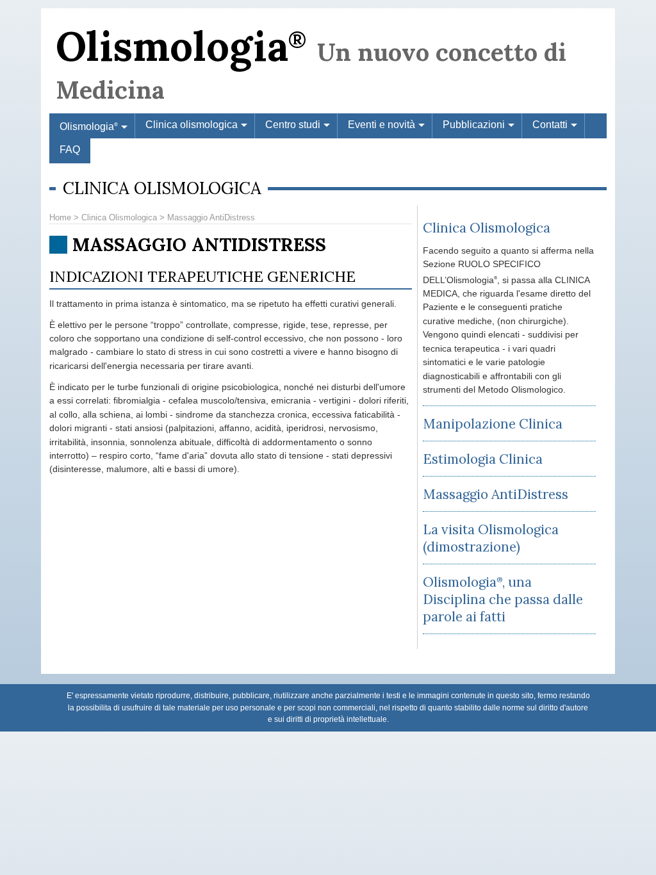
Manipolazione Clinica (492, 423)
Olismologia (181, 46)
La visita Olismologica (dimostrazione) (491, 538)
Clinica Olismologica (119, 217)
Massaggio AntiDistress (495, 494)
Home (60, 217)
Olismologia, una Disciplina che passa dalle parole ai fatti (503, 599)
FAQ (70, 149)
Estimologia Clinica (483, 459)
